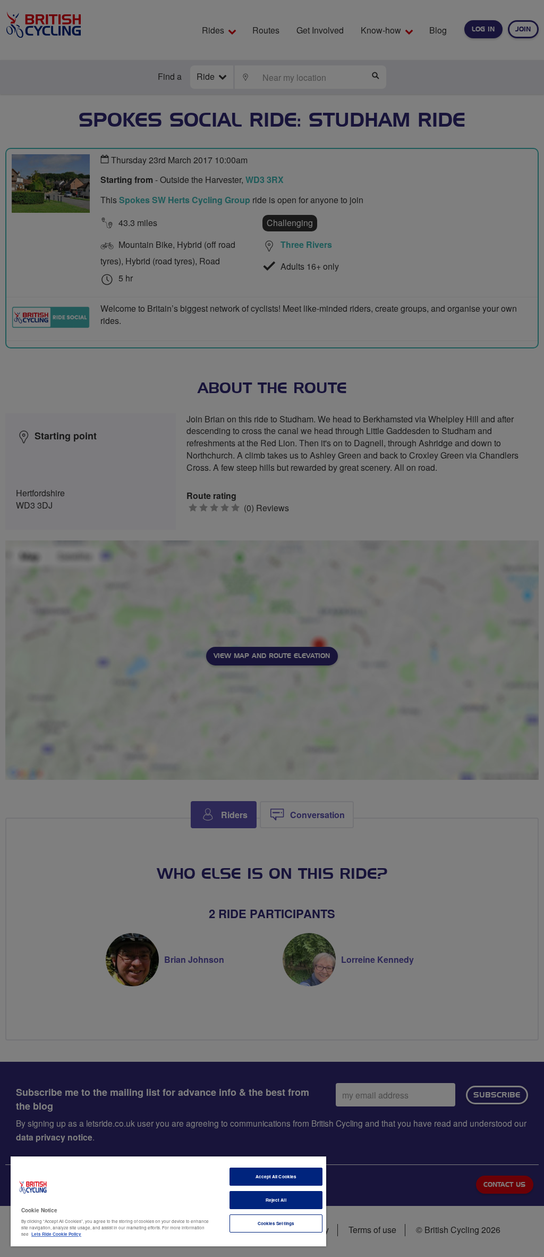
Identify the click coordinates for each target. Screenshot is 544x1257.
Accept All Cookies (276, 1176)
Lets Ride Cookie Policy (56, 1234)
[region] (168, 1201)
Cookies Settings (276, 1223)
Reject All (276, 1200)
